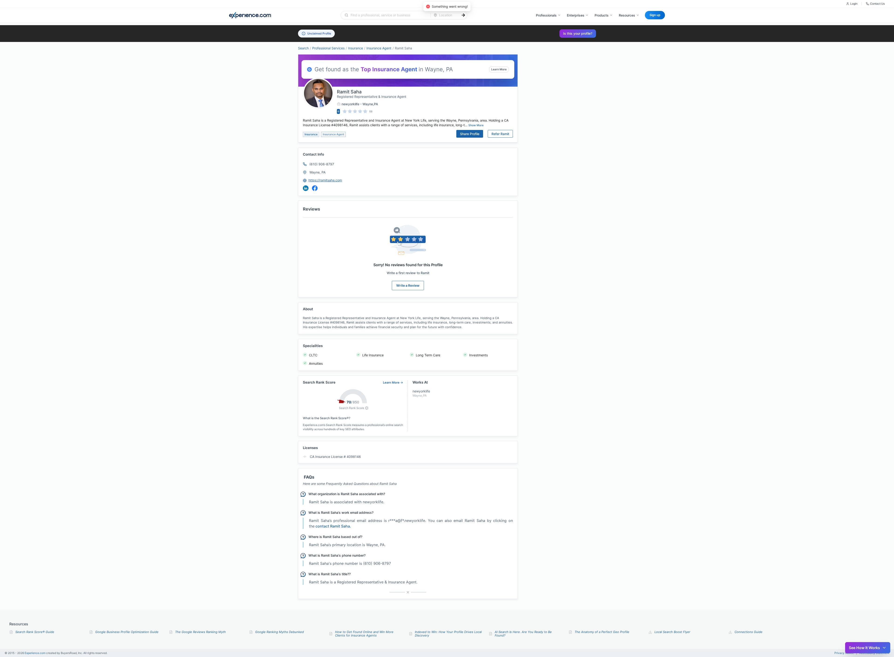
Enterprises (575, 15)
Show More (476, 125)
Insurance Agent (378, 48)
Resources (627, 15)
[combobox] (388, 15)
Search (303, 48)
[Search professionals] (463, 15)
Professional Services (328, 48)
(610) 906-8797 (321, 164)
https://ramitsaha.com (325, 180)
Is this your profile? (577, 33)
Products (602, 15)
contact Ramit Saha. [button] (333, 581)
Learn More (499, 69)
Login (853, 3)
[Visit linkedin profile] (305, 188)
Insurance (355, 48)
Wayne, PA (317, 172)
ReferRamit (500, 134)
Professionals (546, 15)
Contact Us (877, 3)
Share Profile (469, 134)
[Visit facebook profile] (315, 188)
